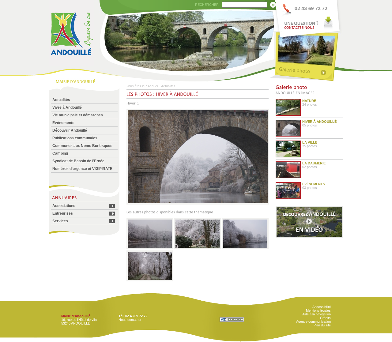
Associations (63, 206)
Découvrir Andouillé (69, 130)
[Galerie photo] (308, 71)
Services (60, 221)
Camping (60, 153)
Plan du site (322, 325)
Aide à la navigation (316, 314)
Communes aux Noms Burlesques (82, 146)
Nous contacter (130, 319)
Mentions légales (318, 310)
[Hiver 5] (149, 280)
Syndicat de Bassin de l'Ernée (78, 161)
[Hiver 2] (149, 248)
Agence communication (313, 321)
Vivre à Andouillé (67, 107)
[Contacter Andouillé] (308, 15)
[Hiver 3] (197, 248)
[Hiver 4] (245, 248)
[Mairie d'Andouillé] (71, 64)
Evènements (63, 123)
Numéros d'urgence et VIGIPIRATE (82, 169)
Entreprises (62, 213)
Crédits (325, 318)
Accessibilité (321, 307)
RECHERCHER (207, 4)
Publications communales (74, 138)
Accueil (153, 86)
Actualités (61, 100)
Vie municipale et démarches (77, 115)
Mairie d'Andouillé (75, 316)
